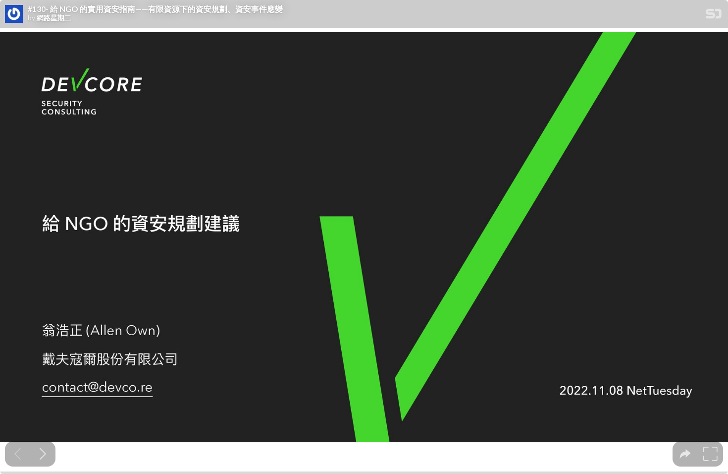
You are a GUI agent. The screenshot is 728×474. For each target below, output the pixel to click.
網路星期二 (54, 17)
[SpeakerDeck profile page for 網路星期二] (14, 14)
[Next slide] (43, 454)
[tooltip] (685, 454)
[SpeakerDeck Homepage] (714, 15)
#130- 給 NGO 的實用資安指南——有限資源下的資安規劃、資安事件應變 (155, 9)
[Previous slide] (17, 454)
